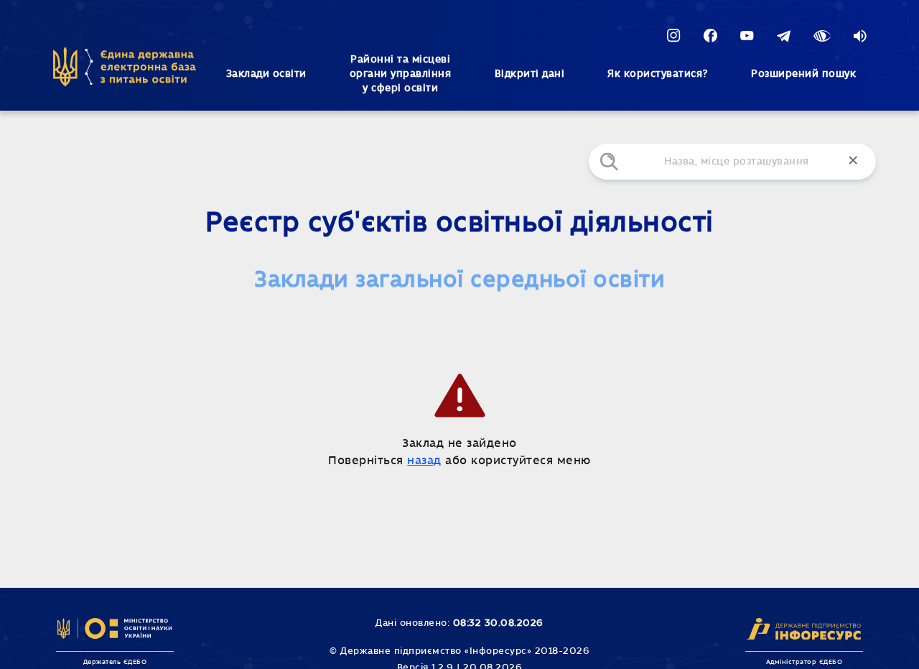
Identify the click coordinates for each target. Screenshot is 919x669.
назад (424, 460)
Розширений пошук (803, 74)
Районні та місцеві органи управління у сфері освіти (401, 74)
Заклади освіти (266, 74)
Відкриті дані (530, 74)
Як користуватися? (657, 74)
